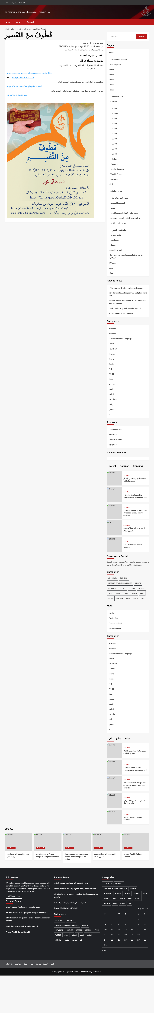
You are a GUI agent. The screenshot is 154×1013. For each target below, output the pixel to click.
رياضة (111, 404)
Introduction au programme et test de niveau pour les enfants (127, 302)
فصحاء (113, 245)
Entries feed (114, 618)
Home (7, 3)
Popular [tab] (124, 466)
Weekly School (116, 174)
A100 (114, 109)
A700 (114, 144)
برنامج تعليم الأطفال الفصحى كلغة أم (124, 213)
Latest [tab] (112, 466)
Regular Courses (117, 169)
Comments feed (115, 623)
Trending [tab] (137, 466)
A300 (114, 124)
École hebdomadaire (118, 60)
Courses (113, 102)
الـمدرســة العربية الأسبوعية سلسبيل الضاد (125, 308)
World (111, 374)
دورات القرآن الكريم (118, 223)
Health (111, 344)
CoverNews (85, 971)
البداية (14, 3)
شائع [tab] (118, 738)
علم (110, 414)
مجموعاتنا (112, 263)
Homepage (113, 179)
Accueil (22, 3)
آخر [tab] (110, 738)
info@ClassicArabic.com (23, 77)
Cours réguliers (115, 65)
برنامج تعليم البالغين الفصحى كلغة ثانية (125, 218)
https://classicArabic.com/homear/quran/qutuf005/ (29, 73)
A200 (114, 119)
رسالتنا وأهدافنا (116, 235)
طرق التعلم (114, 240)
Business (112, 334)
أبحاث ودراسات (116, 191)
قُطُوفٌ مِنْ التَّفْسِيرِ (119, 230)
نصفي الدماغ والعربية (120, 198)
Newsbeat (113, 349)
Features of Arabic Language (120, 339)
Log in (111, 613)
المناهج (113, 208)
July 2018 (113, 445)
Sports (111, 359)
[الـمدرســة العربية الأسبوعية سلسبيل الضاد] (111, 522)
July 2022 (113, 435)
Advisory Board (116, 97)
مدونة (111, 268)
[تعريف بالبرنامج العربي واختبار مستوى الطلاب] (111, 472)
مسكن (111, 273)
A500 (114, 134)
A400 (114, 129)
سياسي (112, 409)
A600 (114, 139)
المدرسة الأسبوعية (117, 203)
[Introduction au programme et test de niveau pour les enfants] (111, 505)
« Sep (104, 950)
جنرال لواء (112, 399)
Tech (110, 369)
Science (112, 354)
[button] (147, 22)
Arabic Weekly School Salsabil (121, 313)
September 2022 (115, 430)
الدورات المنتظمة (115, 250)
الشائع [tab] (127, 738)
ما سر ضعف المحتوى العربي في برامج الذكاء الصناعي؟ (126, 256)
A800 (114, 149)
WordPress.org (115, 628)
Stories (111, 364)
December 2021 (115, 440)
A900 (114, 154)
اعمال (111, 379)
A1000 (115, 114)
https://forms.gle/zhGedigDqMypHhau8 (24, 86)
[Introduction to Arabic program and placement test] (111, 489)
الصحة (111, 389)
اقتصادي (112, 384)
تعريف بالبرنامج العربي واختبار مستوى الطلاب (126, 288)
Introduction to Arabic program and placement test (128, 294)
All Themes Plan (14, 896)
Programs (114, 164)
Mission (113, 159)
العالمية (111, 394)
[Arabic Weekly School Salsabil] (111, 538)
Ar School (112, 329)
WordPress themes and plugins (36, 886)
